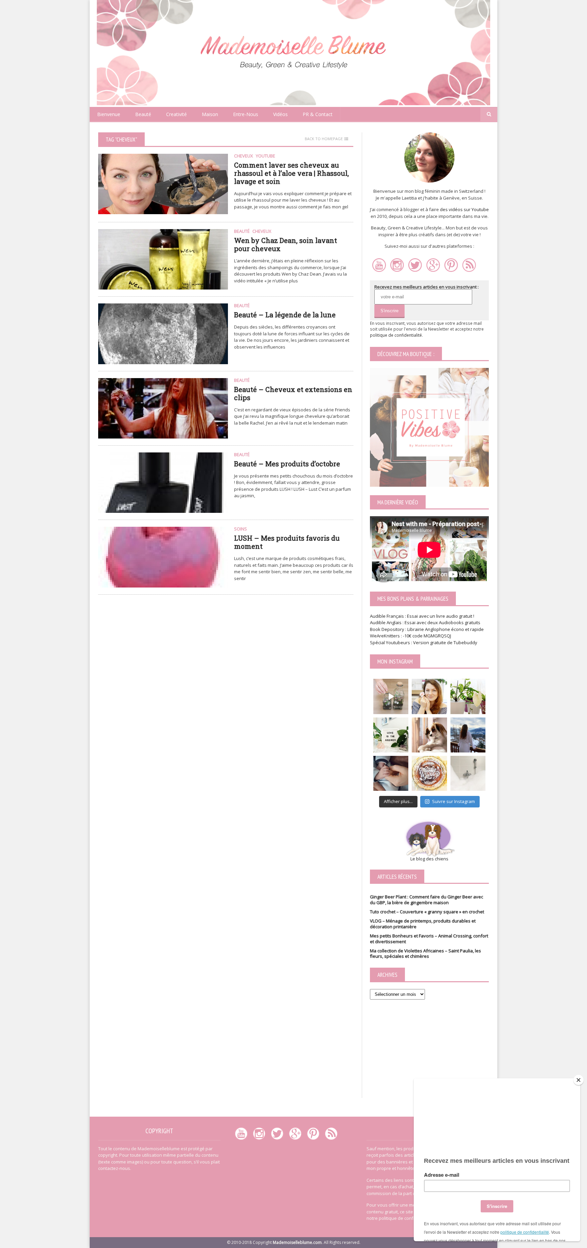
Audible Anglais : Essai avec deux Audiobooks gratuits (425, 622)
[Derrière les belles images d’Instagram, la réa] (467, 696)
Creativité (176, 114)
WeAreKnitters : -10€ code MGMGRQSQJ (410, 636)
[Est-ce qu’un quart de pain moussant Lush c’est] (467, 773)
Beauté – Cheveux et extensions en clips (293, 393)
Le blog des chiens (429, 859)
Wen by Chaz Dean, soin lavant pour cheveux (285, 244)
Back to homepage (324, 139)
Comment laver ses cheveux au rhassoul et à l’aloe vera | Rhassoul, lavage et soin (291, 173)
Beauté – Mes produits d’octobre (287, 463)
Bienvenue (108, 114)
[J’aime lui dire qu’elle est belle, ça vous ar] (429, 735)
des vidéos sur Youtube (464, 209)
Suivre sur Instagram (453, 801)
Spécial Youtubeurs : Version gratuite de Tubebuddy (423, 642)
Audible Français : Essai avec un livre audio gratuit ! (422, 616)
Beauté (143, 114)
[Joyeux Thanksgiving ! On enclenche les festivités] (429, 773)
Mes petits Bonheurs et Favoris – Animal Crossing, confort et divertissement (429, 939)
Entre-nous (245, 114)
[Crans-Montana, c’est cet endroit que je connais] (467, 735)
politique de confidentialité (396, 335)
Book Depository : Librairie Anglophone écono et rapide (427, 629)
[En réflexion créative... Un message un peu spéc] (390, 735)
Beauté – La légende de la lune (285, 314)
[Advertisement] (429, 1055)
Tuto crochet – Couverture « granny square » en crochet (427, 912)
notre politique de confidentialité (400, 1218)
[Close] (578, 1080)
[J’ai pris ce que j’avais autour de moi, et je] (390, 696)
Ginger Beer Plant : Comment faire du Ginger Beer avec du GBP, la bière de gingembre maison (426, 900)
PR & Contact (318, 114)
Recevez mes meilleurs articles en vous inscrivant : (426, 287)
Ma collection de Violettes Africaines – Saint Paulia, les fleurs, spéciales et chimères (425, 954)
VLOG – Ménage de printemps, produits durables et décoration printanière (423, 924)
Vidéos (280, 114)
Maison (210, 114)
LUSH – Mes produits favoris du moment (287, 542)
